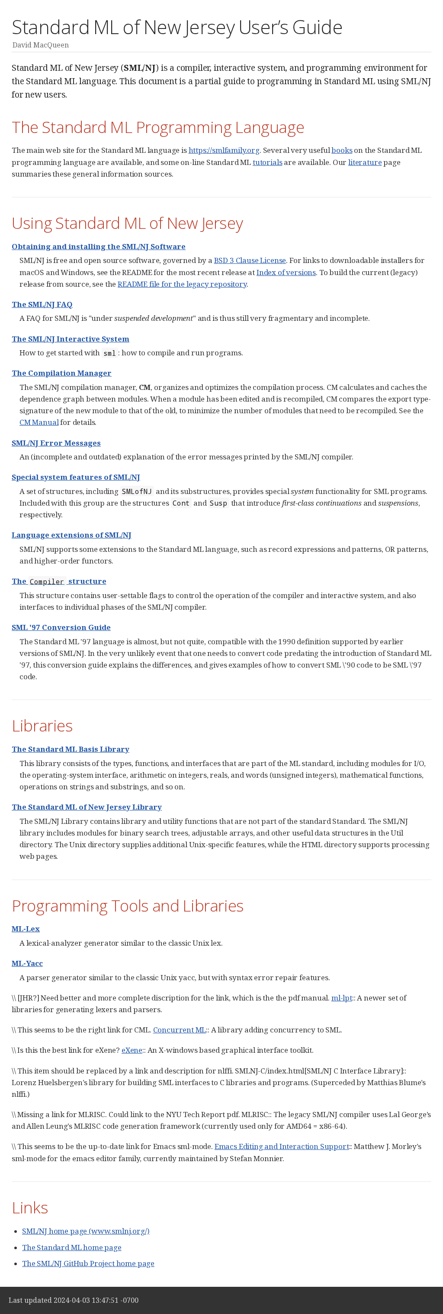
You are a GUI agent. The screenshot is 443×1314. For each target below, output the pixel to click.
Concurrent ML (179, 1030)
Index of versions (286, 272)
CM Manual (38, 422)
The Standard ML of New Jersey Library (87, 807)
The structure (59, 581)
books (341, 150)
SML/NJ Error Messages (56, 443)
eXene (132, 1050)
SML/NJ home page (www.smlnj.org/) (85, 1231)
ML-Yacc (27, 963)
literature (365, 162)
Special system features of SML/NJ (76, 477)
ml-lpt (341, 998)
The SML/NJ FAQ (42, 304)
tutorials (267, 162)
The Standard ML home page (72, 1247)
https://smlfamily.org (224, 150)
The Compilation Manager (62, 373)
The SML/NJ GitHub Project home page (88, 1263)
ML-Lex (26, 929)
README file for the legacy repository (182, 284)
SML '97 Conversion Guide (61, 627)
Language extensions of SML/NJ (72, 535)
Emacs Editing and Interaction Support (282, 1146)
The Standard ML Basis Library (70, 749)
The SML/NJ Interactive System (70, 339)
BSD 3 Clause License (250, 260)
